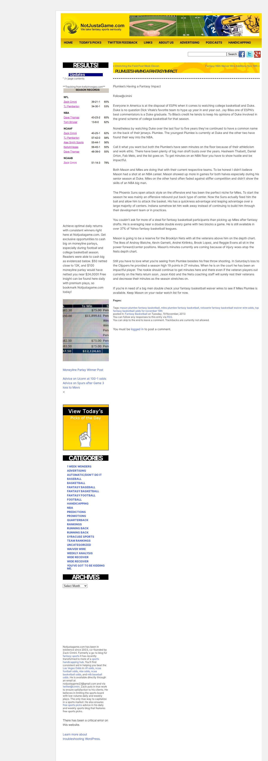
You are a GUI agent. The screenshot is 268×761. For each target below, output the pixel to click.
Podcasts (214, 42)
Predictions (76, 512)
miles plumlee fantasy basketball (180, 307)
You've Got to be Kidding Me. (86, 567)
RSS (169, 316)
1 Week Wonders (79, 466)
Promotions (76, 516)
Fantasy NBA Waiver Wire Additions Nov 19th (231, 65)
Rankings (74, 524)
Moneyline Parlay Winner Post (83, 369)
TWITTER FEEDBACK (123, 42)
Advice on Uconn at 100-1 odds (84, 378)
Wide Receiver (78, 557)
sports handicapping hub (81, 660)
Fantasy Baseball (81, 487)
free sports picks (72, 705)
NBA (70, 507)
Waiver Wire (76, 549)
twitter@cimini (71, 686)
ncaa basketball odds (80, 673)
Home (68, 42)
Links (148, 42)
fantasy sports (71, 655)
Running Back (78, 528)
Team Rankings (79, 540)
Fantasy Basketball (136, 313)
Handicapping (239, 42)
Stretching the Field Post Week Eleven (137, 65)
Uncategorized (79, 544)
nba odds (84, 671)
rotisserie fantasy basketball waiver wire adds (227, 307)
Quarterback (77, 520)
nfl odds (89, 668)
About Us (166, 42)
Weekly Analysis (80, 553)
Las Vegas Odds (72, 668)
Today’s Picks (90, 42)
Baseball (74, 478)
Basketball (76, 483)
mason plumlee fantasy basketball (140, 307)
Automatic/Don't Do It (84, 474)
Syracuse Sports (80, 536)
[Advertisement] (94, 191)
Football (74, 499)
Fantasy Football (81, 495)
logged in (137, 329)
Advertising (190, 42)
